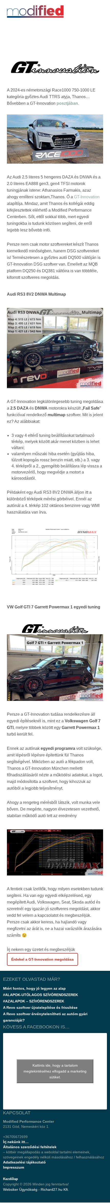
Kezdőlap (10, 1179)
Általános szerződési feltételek (30, 1147)
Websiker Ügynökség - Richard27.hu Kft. (36, 1189)
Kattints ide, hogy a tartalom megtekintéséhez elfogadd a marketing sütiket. (55, 1071)
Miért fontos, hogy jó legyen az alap (34, 988)
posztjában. (68, 103)
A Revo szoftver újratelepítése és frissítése (40, 1007)
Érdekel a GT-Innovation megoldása (42, 959)
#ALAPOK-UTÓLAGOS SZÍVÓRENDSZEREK (40, 995)
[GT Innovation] (55, 560)
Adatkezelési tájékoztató (24, 1162)
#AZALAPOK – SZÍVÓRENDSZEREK (33, 1001)
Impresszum (13, 1167)
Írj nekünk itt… (16, 1142)
